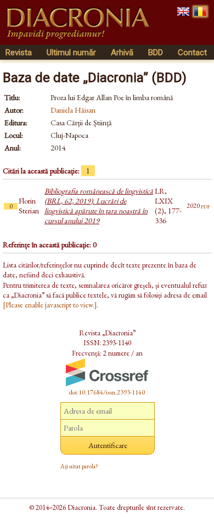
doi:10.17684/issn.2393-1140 (107, 392)
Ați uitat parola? (79, 466)
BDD (155, 52)
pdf (205, 206)
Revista (18, 52)
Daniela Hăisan (72, 110)
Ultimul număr (71, 52)
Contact (192, 52)
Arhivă (122, 52)
